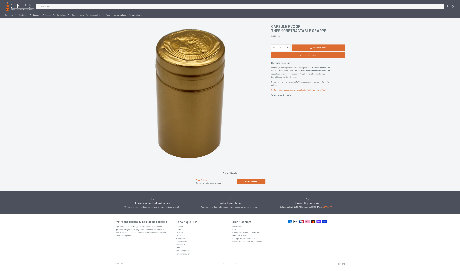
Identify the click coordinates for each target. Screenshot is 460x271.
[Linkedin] (343, 263)
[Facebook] (339, 263)
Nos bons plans (182, 250)
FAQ (234, 229)
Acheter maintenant (308, 55)
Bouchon (179, 226)
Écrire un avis (251, 181)
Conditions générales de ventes (245, 232)
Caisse (178, 235)
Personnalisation (183, 254)
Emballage (180, 238)
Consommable (182, 241)
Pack (178, 247)
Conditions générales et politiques (230, 264)
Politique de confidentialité (243, 238)
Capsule (179, 232)
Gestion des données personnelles (247, 241)
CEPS (121, 264)
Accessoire (180, 244)
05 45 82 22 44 (328, 207)
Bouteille (180, 229)
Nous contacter (238, 226)
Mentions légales (239, 235)
